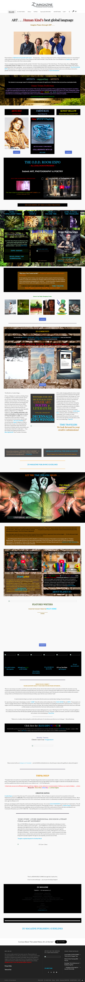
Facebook (28, 763)
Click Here (62, 941)
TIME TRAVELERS (68, 424)
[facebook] (48, 972)
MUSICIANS (31, 337)
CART (79, 980)
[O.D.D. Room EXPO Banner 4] (17, 235)
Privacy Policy (8, 966)
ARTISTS (24, 337)
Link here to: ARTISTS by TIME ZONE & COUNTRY (62, 451)
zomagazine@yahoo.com (42, 910)
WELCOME (40, 980)
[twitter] (51, 972)
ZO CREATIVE (38, 339)
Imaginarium (49, 739)
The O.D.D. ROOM (18, 420)
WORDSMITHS (55, 337)
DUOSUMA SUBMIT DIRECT (42, 249)
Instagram (22, 763)
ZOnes (53, 980)
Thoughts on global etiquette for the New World (30, 838)
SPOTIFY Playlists (45, 119)
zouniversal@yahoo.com (21, 589)
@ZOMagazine (62, 669)
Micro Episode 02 (9, 432)
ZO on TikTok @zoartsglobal (36, 672)
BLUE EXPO (44, 725)
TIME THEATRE (58, 286)
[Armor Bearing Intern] (68, 242)
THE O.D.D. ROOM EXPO (42, 162)
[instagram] (54, 972)
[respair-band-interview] (42, 43)
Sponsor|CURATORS (64, 980)
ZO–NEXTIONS (47, 980)
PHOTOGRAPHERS (45, 337)
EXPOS (57, 980)
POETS (37, 337)
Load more (16, 152)
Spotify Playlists (71, 585)
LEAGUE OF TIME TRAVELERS (69, 542)
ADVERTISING (73, 980)
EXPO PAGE (24, 245)
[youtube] (56, 972)
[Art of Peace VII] (42, 236)
